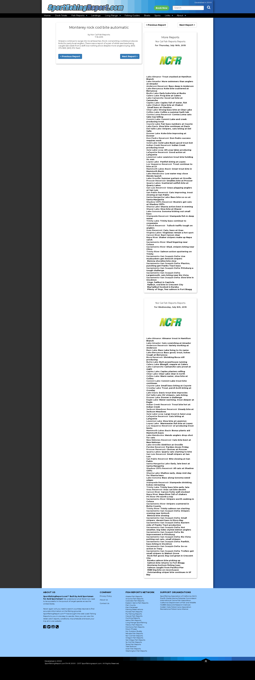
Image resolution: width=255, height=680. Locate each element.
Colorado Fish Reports (135, 601)
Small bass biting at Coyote (176, 385)
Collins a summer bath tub (174, 112)
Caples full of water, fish (173, 102)
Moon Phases (131, 629)
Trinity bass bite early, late (174, 487)
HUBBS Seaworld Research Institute (175, 605)
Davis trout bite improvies (173, 392)
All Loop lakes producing (177, 150)
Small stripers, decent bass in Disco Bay (166, 519)
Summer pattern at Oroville (176, 178)
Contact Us (104, 603)
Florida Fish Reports (134, 611)
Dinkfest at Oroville (172, 444)
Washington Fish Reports (136, 651)
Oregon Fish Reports (134, 638)
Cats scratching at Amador (176, 343)
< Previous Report (70, 56)
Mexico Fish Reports (134, 625)
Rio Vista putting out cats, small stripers (168, 538)
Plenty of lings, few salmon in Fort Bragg (169, 289)
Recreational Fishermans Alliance (174, 609)
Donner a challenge (171, 397)
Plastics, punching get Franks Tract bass (168, 264)
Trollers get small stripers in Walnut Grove (170, 552)
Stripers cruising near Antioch (168, 512)
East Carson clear (170, 235)
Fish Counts (131, 605)
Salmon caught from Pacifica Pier (165, 567)
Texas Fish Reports (133, 644)
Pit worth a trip (164, 496)
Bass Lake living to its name (173, 350)
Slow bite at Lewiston (175, 421)
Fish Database (132, 607)
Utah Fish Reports (133, 649)
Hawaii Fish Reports (134, 616)
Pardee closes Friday (177, 447)
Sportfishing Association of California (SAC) (178, 596)
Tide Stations (131, 646)
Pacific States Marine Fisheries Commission (178, 598)
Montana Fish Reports (135, 627)
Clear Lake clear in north (172, 374)
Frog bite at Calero (170, 95)
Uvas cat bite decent (174, 489)
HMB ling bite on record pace (163, 570)
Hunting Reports (133, 618)
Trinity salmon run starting (175, 508)
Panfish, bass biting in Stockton (167, 542)
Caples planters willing (172, 371)
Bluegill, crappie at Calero (174, 364)
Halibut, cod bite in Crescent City (165, 284)
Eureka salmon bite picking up (163, 560)
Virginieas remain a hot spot (177, 232)
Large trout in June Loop (177, 414)
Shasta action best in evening (177, 206)
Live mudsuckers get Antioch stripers (165, 257)
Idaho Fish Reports (133, 620)
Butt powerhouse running (173, 362)
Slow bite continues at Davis (174, 126)
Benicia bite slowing (158, 515)
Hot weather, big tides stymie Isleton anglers (168, 528)
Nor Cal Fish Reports (134, 636)
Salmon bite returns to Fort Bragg (165, 563)
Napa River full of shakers (173, 494)
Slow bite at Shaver (171, 209)
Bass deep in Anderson (181, 86)
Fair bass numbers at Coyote (177, 124)
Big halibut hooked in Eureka (163, 287)
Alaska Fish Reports (134, 596)
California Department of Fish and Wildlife (178, 602)
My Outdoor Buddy (134, 631)
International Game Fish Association (175, 600)
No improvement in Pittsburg (165, 533)
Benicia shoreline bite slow (161, 261)
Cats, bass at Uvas (173, 230)
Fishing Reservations (134, 609)
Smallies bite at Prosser (180, 180)
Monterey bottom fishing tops (163, 565)
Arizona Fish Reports (134, 598)
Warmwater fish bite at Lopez (176, 423)
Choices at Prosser (177, 449)
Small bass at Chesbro (159, 107)
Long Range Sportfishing (136, 622)
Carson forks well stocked (175, 492)
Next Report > (130, 56)
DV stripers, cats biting (175, 395)
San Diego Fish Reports (135, 640)
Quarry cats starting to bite (177, 452)
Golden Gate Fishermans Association (175, 607)
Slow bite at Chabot (172, 105)
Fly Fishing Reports (134, 614)
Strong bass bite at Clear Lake (175, 110)
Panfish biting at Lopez (172, 162)
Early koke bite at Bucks (173, 93)
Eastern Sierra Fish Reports (137, 603)
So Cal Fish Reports (134, 642)
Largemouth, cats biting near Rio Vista (167, 275)
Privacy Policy (106, 596)
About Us (104, 600)
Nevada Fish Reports (134, 633)
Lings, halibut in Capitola (160, 282)
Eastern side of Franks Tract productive (167, 523)
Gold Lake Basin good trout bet (175, 143)
